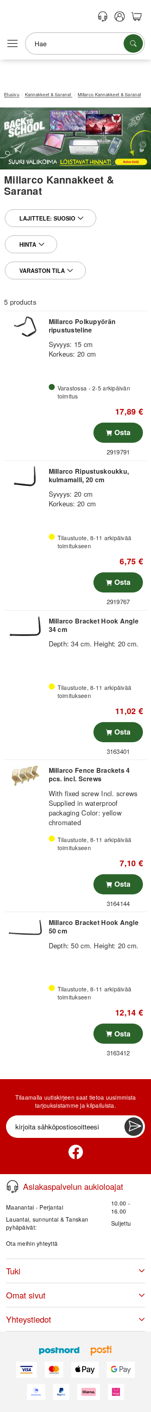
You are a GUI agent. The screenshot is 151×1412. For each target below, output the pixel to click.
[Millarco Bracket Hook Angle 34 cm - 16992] (25, 626)
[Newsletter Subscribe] (133, 1126)
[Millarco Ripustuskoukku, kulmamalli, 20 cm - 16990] (25, 476)
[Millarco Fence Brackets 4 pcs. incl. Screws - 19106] (25, 775)
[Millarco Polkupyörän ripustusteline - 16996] (25, 326)
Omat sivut (26, 1295)
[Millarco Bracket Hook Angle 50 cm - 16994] (25, 927)
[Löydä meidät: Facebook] (76, 1152)
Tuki (13, 1271)
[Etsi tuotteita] (133, 43)
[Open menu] (12, 44)
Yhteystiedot (28, 1319)
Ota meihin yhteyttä (32, 1243)
